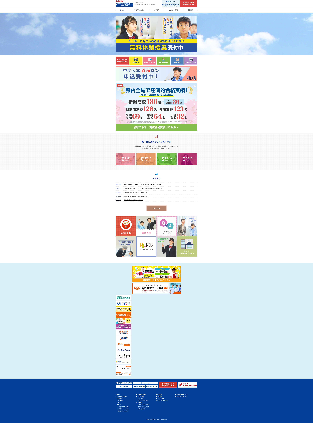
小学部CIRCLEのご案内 (123, 407)
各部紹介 (156, 10)
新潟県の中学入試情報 (143, 404)
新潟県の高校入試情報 (143, 407)
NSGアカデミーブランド (182, 394)
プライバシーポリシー (182, 396)
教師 (119, 402)
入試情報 (140, 402)
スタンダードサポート (162, 400)
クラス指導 (120, 400)
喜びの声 (159, 396)
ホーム (122, 10)
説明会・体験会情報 (143, 400)
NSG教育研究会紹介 (138, 10)
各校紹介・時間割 (173, 10)
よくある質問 (160, 398)
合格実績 (190, 10)
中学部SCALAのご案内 (123, 409)
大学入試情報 (141, 409)
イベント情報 (141, 396)
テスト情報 (141, 398)
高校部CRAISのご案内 (123, 411)
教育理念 (120, 398)
